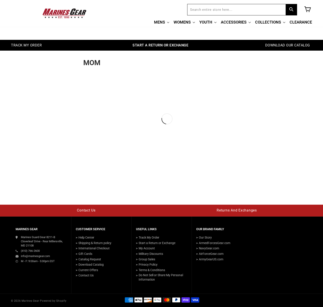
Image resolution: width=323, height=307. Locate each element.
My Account (147, 248)
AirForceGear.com (211, 254)
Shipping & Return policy (94, 243)
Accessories (234, 22)
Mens (160, 22)
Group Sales (147, 259)
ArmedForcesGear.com (214, 243)
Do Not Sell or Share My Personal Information (161, 277)
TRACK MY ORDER (26, 45)
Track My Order (149, 237)
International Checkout (94, 248)
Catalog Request (89, 259)
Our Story (205, 237)
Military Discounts (151, 254)
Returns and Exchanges (237, 210)
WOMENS (183, 22)
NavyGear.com (209, 248)
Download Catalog (91, 264)
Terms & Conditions (152, 270)
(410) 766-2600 (30, 250)
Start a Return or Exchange (157, 243)
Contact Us (86, 210)
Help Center (86, 237)
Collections (268, 22)
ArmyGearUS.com (211, 259)
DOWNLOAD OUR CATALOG (287, 45)
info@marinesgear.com (35, 256)
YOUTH (206, 22)
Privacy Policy (148, 264)
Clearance (301, 22)
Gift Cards (85, 254)
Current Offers (88, 270)
